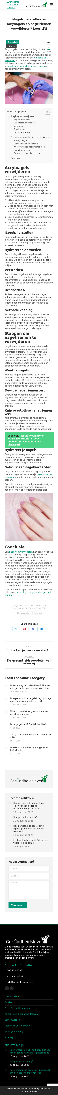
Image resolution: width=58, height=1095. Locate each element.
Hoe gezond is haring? (25, 817)
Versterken (19, 126)
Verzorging (38, 613)
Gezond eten (12, 996)
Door (22, 608)
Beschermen (19, 129)
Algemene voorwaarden (17, 1026)
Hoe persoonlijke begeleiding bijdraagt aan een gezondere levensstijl (30, 700)
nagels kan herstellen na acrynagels (26, 66)
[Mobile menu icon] (51, 4)
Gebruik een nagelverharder (27, 153)
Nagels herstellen (22, 120)
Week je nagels (21, 140)
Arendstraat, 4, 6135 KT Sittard (14, 4)
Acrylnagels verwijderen (22, 116)
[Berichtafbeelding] (6, 686)
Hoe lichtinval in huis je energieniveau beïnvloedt (29, 749)
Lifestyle (11, 46)
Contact (9, 1002)
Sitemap (9, 1037)
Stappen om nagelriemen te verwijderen (30, 137)
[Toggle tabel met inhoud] (46, 112)
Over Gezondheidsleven (18, 1008)
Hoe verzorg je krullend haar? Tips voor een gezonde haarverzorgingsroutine (31, 687)
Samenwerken (12, 1020)
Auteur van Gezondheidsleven (21, 1014)
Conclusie (16, 158)
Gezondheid (13, 42)
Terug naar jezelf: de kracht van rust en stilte (31, 736)
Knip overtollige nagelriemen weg (29, 147)
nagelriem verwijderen (21, 551)
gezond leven (26, 613)
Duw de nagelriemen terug (26, 144)
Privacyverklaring (14, 1031)
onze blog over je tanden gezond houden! (28, 593)
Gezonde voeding (22, 132)
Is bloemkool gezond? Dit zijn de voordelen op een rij (30, 842)
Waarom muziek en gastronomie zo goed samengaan (29, 713)
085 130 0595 (14, 970)
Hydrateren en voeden (24, 123)
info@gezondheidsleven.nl (21, 982)
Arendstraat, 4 (15, 976)
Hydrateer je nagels (23, 150)
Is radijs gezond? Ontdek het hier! (28, 724)
